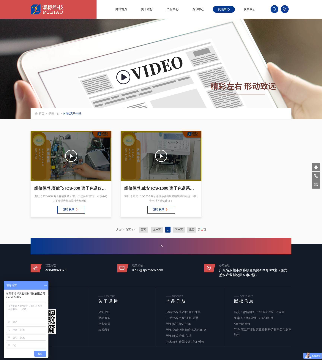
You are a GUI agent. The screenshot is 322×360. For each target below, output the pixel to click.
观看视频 (68, 209)
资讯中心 (198, 9)
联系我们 (249, 9)
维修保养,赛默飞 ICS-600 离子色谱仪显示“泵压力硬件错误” (71, 188)
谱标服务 (104, 318)
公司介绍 (104, 312)
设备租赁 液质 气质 (179, 335)
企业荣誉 (104, 324)
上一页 (157, 229)
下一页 (179, 229)
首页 (41, 113)
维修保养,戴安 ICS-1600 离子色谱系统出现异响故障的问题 (161, 188)
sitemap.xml (242, 324)
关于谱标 (147, 9)
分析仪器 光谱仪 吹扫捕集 (183, 312)
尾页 (191, 229)
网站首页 (121, 9)
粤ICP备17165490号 (259, 318)
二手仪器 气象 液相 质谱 (182, 318)
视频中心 (224, 9)
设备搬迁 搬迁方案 (178, 324)
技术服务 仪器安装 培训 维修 (185, 341)
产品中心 (173, 9)
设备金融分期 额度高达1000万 (186, 329)
